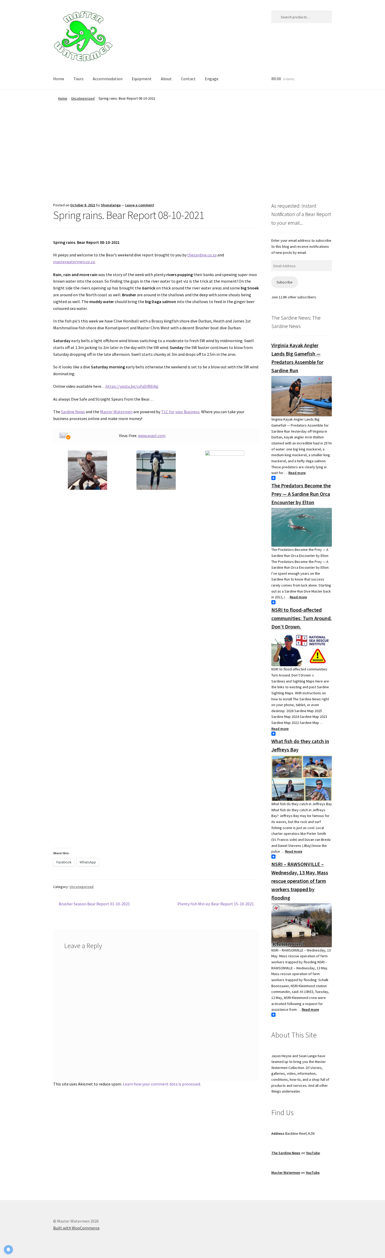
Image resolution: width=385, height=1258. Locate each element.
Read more (297, 472)
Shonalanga (111, 205)
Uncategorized (83, 98)
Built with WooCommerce (76, 1227)
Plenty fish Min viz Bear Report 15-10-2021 (216, 904)
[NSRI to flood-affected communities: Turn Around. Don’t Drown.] (301, 649)
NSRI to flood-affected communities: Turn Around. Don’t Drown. (301, 618)
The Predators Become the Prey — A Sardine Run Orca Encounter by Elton (301, 494)
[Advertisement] (192, 141)
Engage (211, 78)
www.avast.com (152, 435)
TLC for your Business (180, 411)
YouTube (313, 1153)
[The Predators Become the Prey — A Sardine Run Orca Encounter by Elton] (301, 527)
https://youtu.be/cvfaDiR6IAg (132, 386)
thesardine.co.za (202, 254)
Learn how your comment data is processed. (162, 1084)
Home (58, 78)
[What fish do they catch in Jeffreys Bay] (301, 778)
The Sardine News (285, 1153)
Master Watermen (116, 411)
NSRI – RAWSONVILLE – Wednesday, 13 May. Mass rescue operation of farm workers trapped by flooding (299, 881)
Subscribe (285, 282)
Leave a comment (139, 205)
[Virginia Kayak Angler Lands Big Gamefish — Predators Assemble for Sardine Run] (301, 396)
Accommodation (108, 78)
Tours (78, 78)
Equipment (142, 78)
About (166, 78)
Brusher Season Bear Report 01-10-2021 (94, 904)
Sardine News (73, 411)
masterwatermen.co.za (74, 261)
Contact (188, 78)
